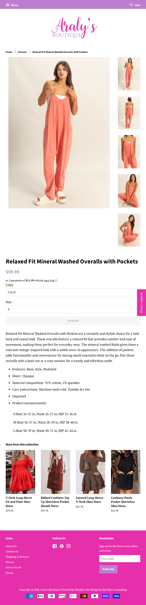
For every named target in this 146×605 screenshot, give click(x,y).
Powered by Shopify (72, 589)
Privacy (10, 562)
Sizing (9, 573)
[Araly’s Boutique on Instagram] (68, 547)
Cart (137, 5)
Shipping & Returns (17, 556)
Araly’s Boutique (50, 589)
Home (9, 52)
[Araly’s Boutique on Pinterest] (62, 547)
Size (9, 302)
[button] (73, 280)
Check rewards (141, 302)
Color (9, 285)
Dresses (22, 52)
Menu (14, 5)
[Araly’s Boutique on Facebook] (54, 547)
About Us (11, 546)
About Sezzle (13, 567)
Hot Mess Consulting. (114, 589)
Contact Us (12, 551)
